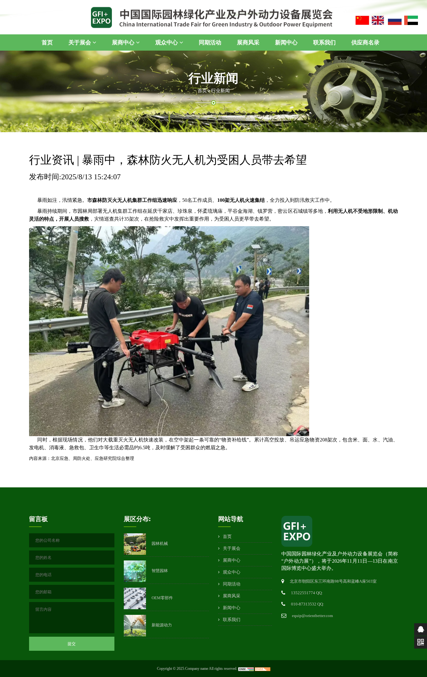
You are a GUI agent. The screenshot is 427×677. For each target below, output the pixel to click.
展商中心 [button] (124, 42)
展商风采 (248, 42)
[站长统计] (246, 668)
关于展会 (80, 42)
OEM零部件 (162, 597)
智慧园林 (160, 570)
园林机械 (160, 543)
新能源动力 (162, 625)
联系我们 (324, 42)
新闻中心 (286, 42)
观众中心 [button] (167, 42)
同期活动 (210, 42)
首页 (47, 42)
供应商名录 (365, 42)
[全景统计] (262, 668)
